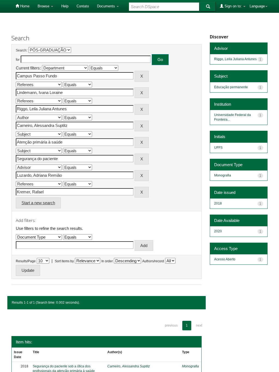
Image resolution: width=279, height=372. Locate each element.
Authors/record (153, 261)
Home (24, 6)
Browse (44, 6)
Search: (21, 50)
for (18, 60)
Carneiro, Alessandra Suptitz (128, 366)
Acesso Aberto (224, 259)
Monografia (190, 366)
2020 (218, 231)
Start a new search (38, 202)
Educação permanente (231, 87)
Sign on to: (233, 6)
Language (257, 6)
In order (107, 261)
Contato (83, 6)
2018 (218, 203)
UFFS (218, 148)
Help (64, 6)
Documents (106, 6)
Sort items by (64, 261)
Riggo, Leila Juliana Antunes (235, 59)
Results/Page (26, 261)
